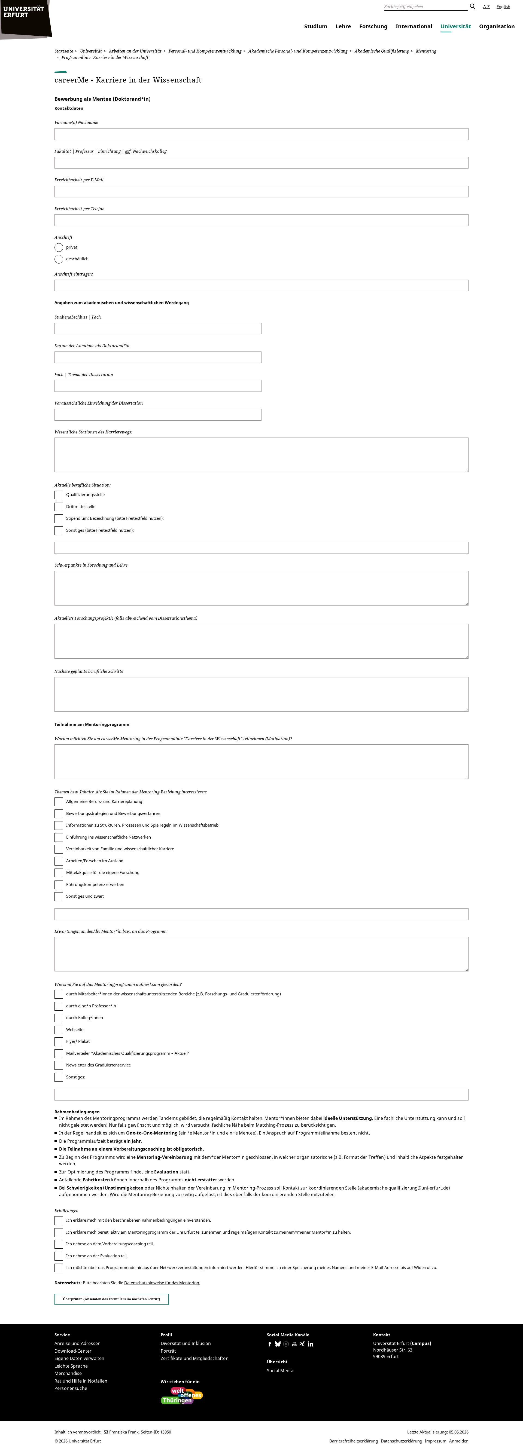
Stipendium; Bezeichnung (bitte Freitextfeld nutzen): (115, 518)
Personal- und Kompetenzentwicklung (204, 51)
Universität (455, 26)
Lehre (343, 26)
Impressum (435, 1441)
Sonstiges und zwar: (85, 896)
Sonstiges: (75, 1077)
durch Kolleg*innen (84, 1017)
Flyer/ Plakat (78, 1041)
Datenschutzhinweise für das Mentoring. (162, 1282)
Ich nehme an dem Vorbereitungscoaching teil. (110, 1243)
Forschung (373, 26)
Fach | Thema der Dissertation (83, 374)
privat (71, 247)
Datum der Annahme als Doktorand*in (91, 345)
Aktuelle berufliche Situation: (82, 485)
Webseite (74, 1029)
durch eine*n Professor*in (91, 1005)
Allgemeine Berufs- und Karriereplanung (104, 801)
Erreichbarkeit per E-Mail (79, 179)
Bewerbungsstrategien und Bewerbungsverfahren (113, 813)
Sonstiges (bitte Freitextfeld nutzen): (100, 530)
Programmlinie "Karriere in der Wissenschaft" (105, 57)
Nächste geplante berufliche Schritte (88, 671)
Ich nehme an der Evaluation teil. (97, 1255)
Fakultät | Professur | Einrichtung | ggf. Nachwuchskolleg (110, 151)
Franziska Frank (124, 1432)
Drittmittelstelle (80, 506)
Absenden (472, 6)
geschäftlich (77, 258)
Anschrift (63, 237)
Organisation (497, 26)
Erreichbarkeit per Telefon (79, 208)
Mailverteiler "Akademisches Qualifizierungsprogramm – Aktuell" (128, 1053)
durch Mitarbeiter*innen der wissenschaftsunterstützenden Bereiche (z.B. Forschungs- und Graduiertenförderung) (173, 993)
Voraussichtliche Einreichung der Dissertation (98, 403)
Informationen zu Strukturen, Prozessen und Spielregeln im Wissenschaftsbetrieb (142, 825)
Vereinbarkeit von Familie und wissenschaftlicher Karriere (120, 848)
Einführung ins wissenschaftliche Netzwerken (108, 837)
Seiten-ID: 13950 (156, 1432)
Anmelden (459, 1441)
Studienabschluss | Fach (77, 317)
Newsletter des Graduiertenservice (98, 1065)
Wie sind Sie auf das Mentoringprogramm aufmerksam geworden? (118, 984)
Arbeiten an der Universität (135, 51)
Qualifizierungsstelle (85, 494)
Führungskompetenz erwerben (95, 884)
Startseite (63, 51)
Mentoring (425, 51)
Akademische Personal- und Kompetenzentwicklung (297, 51)
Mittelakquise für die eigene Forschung (102, 872)
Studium (315, 26)
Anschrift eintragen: (73, 274)
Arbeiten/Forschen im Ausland (94, 860)
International (414, 26)
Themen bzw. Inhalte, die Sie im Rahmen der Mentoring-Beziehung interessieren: (130, 791)
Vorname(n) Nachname (76, 122)
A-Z (486, 6)
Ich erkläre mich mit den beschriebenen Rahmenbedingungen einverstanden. (138, 1220)
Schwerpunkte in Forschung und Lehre (90, 565)
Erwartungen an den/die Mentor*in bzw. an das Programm (110, 931)
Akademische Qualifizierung (381, 51)
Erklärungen (66, 1210)
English (503, 6)
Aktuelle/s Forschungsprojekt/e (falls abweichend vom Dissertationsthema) (125, 618)
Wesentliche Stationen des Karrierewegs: (93, 432)
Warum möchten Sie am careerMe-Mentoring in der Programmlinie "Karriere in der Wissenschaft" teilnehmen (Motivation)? (173, 738)
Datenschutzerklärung (401, 1441)
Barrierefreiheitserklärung (353, 1441)
